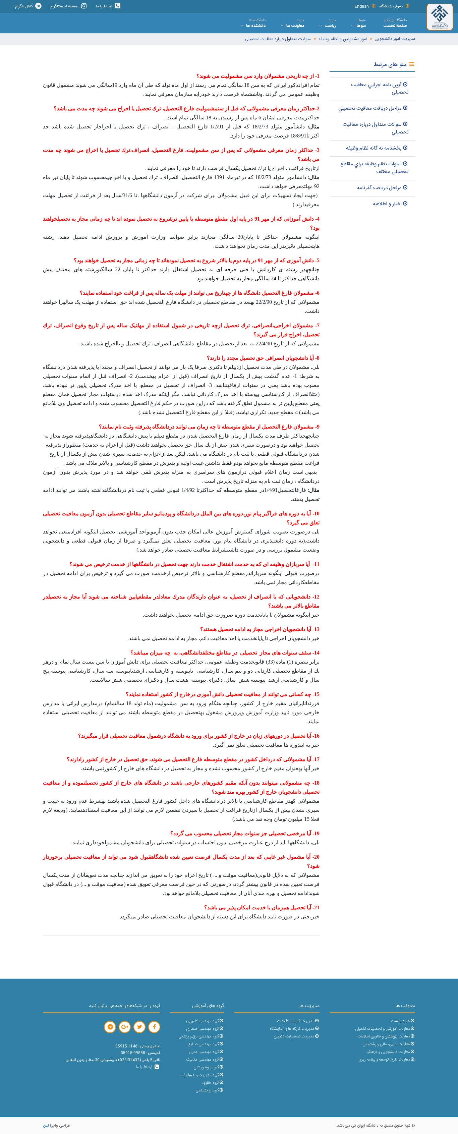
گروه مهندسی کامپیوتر (202, 1021)
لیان (46, 1125)
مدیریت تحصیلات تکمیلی (294, 1036)
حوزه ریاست (400, 1021)
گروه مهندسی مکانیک (202, 1060)
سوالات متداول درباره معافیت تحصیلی (278, 39)
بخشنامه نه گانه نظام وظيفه (374, 148)
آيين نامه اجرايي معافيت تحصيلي (379, 89)
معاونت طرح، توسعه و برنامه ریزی (384, 1060)
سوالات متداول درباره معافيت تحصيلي (375, 128)
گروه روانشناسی (207, 1090)
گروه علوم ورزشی (206, 1067)
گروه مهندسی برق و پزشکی (198, 1036)
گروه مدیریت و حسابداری (199, 1075)
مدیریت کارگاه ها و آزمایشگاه (292, 1029)
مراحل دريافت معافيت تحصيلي (370, 108)
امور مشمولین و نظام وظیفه (343, 39)
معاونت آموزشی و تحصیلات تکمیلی (382, 1029)
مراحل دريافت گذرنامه (379, 188)
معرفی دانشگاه (391, 6)
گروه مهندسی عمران (204, 1052)
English (362, 6)
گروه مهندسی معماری (202, 1029)
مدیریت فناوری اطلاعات (295, 1021)
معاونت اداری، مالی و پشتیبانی (386, 1044)
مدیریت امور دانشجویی (395, 39)
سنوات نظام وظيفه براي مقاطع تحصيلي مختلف (374, 168)
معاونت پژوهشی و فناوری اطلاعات (383, 1036)
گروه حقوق (211, 1083)
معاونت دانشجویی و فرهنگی (387, 1052)
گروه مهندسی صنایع (203, 1044)
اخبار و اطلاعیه (387, 204)
